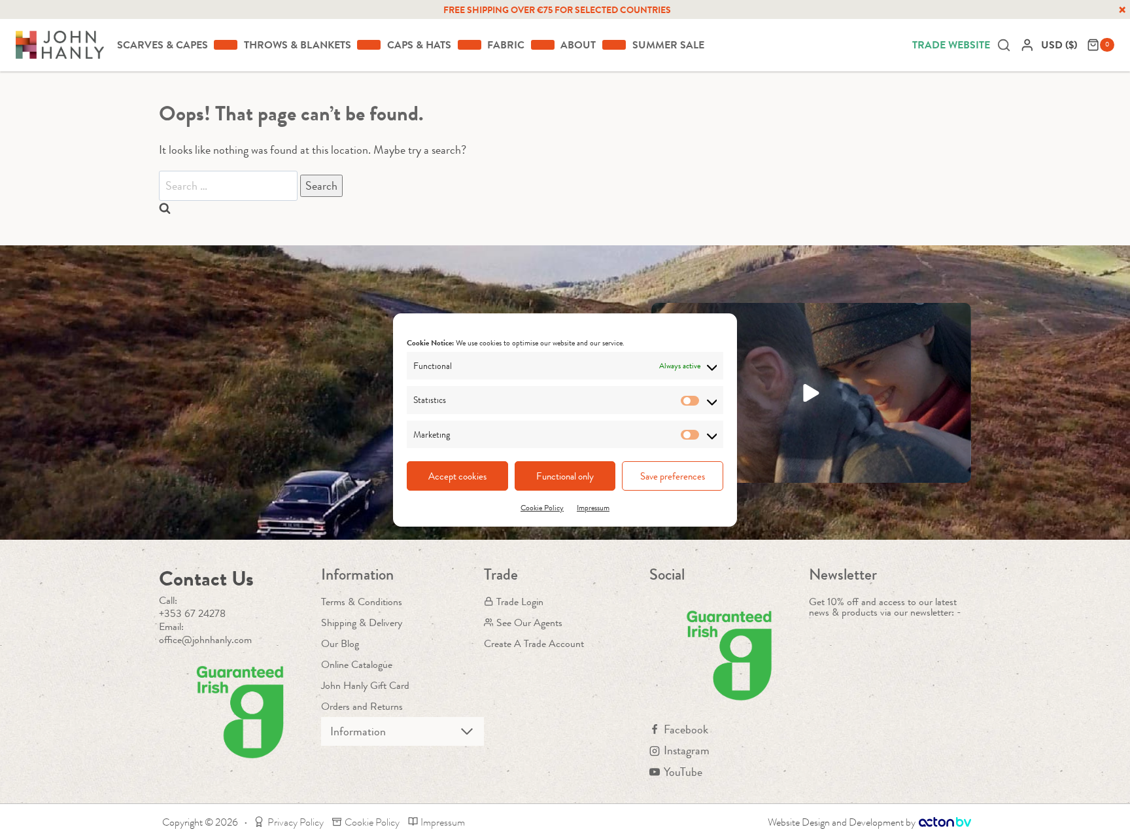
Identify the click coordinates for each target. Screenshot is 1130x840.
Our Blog (340, 643)
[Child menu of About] (614, 44)
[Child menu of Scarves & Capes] (225, 44)
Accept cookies (457, 476)
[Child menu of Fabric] (543, 44)
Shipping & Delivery (361, 622)
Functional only (565, 476)
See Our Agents (529, 622)
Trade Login (519, 601)
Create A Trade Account (534, 643)
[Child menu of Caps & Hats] (469, 44)
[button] (811, 393)
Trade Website (951, 44)
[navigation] (1060, 44)
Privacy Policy (295, 822)
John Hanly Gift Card (365, 685)
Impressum (593, 508)
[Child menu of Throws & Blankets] (369, 44)
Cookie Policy (542, 508)
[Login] (1027, 45)
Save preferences (672, 476)
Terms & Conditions (361, 601)
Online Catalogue (356, 664)
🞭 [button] (1122, 9)
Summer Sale (668, 44)
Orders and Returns (362, 706)
